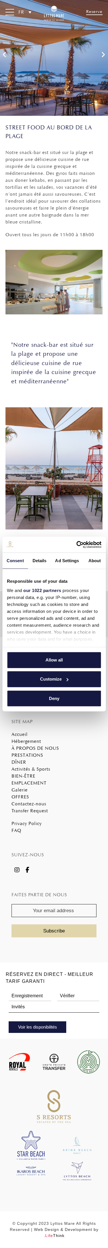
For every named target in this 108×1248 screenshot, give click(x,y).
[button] (9, 13)
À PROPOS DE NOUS (35, 748)
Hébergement (26, 741)
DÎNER (19, 762)
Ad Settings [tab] (67, 560)
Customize (51, 679)
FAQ (16, 830)
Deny (54, 698)
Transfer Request (30, 810)
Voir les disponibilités (37, 1027)
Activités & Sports (31, 769)
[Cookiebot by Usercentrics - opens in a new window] (76, 544)
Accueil (20, 734)
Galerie (20, 790)
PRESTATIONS (27, 755)
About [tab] (94, 560)
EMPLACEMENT (29, 783)
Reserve (94, 11)
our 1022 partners (42, 590)
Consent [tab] (15, 560)
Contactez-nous (29, 804)
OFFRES (20, 797)
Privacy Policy (27, 823)
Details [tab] (40, 560)
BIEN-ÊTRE (23, 776)
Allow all (54, 659)
